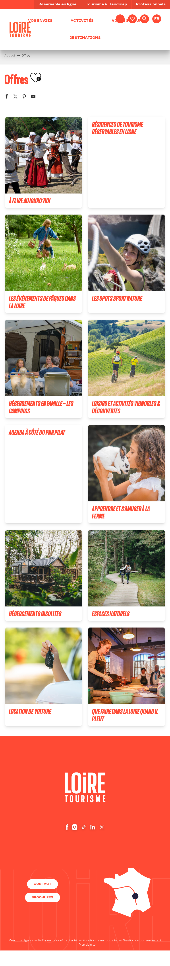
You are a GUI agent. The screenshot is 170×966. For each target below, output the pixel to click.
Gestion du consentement (142, 940)
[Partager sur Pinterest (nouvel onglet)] (24, 97)
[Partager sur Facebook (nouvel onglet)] (6, 97)
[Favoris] (132, 18)
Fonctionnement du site (100, 940)
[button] (144, 18)
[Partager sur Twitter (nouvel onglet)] (15, 97)
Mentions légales (21, 940)
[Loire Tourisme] (20, 29)
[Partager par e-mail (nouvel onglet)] (33, 97)
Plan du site (87, 944)
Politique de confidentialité (57, 940)
